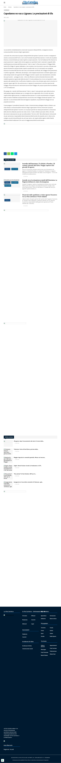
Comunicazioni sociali (27, 648)
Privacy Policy (27, 760)
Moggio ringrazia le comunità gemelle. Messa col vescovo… (29, 457)
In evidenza (15, 182)
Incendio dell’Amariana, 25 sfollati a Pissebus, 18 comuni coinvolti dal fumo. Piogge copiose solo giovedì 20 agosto (38, 165)
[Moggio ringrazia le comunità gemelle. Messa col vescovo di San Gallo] (8, 460)
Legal (32, 623)
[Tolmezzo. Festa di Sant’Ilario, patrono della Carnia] (8, 452)
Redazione (24, 619)
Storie (42, 630)
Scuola (51, 627)
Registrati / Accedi (9, 749)
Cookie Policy (33, 760)
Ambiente (43, 618)
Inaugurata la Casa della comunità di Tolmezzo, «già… (28, 482)
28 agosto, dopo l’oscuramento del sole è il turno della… (29, 441)
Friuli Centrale (53, 648)
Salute (51, 633)
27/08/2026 (17, 443)
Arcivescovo (52, 615)
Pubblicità (24, 634)
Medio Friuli (52, 654)
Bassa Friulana (44, 655)
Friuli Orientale (44, 652)
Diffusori (33, 615)
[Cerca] (56, 2)
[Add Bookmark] (56, 17)
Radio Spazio (53, 636)
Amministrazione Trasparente (42, 760)
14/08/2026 (25, 191)
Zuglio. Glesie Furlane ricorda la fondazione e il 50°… (28, 465)
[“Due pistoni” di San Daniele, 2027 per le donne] (8, 476)
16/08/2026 (25, 176)
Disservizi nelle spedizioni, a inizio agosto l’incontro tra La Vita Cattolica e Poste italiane (39, 195)
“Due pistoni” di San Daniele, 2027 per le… (25, 473)
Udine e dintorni (43, 646)
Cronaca (6, 10)
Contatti (33, 619)
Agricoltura (43, 615)
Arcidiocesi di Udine (27, 645)
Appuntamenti (53, 645)
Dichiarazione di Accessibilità (18, 760)
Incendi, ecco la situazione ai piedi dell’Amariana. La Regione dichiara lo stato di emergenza (39, 181)
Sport (42, 633)
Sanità (51, 630)
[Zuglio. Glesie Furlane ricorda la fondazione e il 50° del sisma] (8, 468)
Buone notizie (53, 618)
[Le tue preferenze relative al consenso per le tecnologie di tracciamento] (2, 760)
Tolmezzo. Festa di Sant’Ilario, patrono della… (26, 449)
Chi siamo (24, 615)
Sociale (42, 636)
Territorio (43, 627)
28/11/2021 (6, 17)
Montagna (14, 168)
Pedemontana (53, 651)
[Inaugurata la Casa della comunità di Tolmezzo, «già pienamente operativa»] (8, 484)
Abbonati (24, 623)
